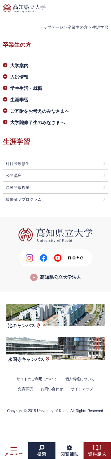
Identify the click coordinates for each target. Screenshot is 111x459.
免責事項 (25, 389)
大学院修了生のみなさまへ (37, 122)
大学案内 (19, 65)
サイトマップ (82, 389)
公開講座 (14, 175)
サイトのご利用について (37, 379)
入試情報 (19, 77)
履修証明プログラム (24, 199)
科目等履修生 (18, 163)
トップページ (51, 27)
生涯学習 (19, 99)
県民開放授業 (18, 187)
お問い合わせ (52, 389)
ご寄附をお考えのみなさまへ (39, 111)
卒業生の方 (78, 27)
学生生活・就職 (26, 88)
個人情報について (80, 379)
